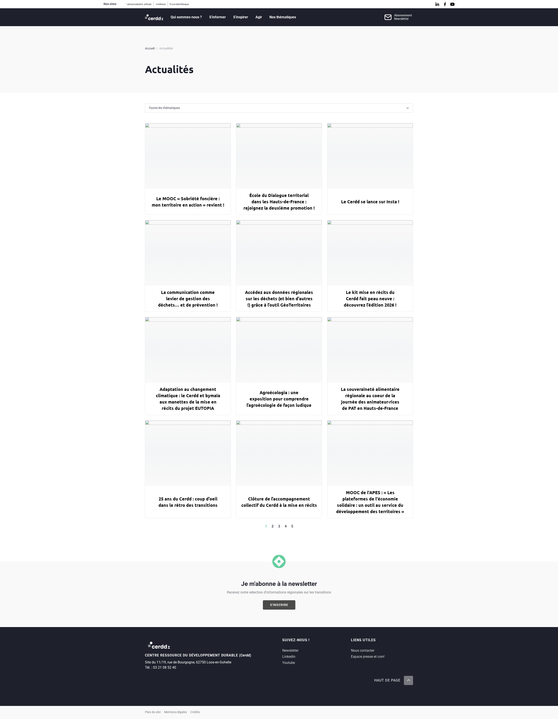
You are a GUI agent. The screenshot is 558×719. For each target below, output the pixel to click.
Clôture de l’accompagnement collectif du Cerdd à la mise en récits (279, 502)
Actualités (166, 48)
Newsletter (290, 650)
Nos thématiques (282, 17)
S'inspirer (240, 17)
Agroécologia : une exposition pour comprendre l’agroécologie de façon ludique (279, 399)
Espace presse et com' (368, 657)
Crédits (195, 712)
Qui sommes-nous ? (186, 17)
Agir (258, 17)
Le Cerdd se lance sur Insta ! (370, 201)
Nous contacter (362, 650)
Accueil (150, 48)
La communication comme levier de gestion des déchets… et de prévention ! (188, 298)
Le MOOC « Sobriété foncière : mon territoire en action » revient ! (188, 202)
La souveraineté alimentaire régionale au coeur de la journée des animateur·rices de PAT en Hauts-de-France (370, 398)
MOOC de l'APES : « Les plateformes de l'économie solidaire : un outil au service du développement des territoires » (370, 502)
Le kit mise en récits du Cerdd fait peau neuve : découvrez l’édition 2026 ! (370, 298)
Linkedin (288, 657)
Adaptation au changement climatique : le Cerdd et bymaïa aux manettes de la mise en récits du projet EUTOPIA (188, 398)
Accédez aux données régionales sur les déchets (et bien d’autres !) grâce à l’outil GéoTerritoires (279, 298)
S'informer (217, 17)
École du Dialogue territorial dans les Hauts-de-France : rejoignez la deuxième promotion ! (279, 201)
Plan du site (153, 712)
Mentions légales (175, 712)
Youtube (288, 663)
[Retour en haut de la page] (408, 680)
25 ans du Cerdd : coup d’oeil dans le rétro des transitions (188, 502)
